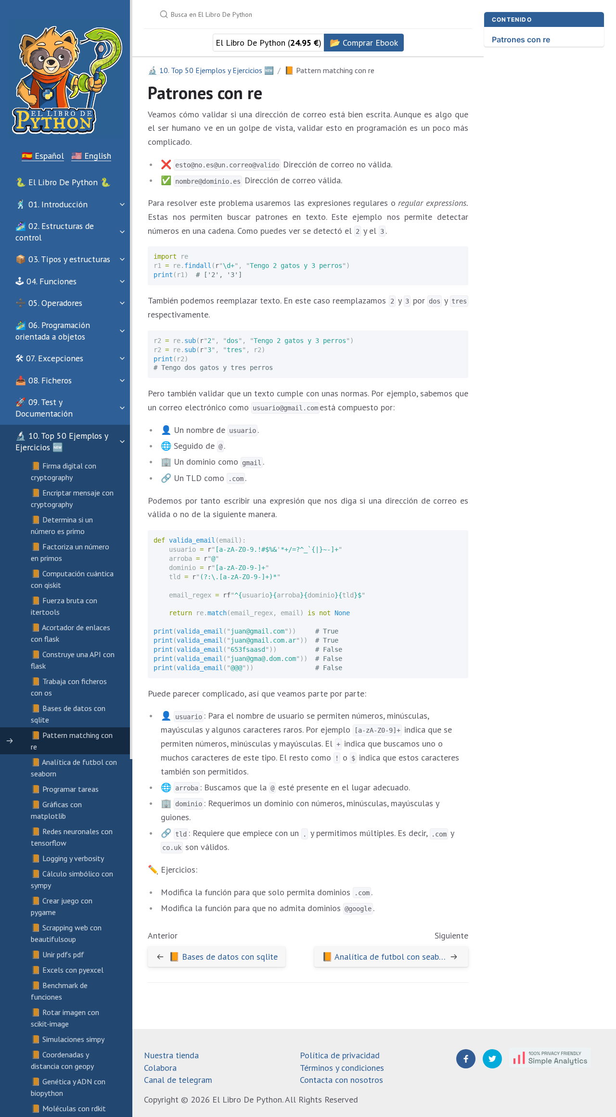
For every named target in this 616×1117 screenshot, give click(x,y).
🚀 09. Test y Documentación (44, 407)
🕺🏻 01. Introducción (51, 204)
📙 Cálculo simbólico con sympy (72, 879)
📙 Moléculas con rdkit (68, 1108)
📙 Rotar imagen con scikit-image (65, 1017)
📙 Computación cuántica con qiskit (72, 579)
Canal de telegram (178, 1079)
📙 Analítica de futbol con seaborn (74, 767)
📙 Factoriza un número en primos (70, 552)
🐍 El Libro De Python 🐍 (63, 182)
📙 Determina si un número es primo (62, 525)
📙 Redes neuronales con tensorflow (72, 837)
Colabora (160, 1067)
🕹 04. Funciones (46, 281)
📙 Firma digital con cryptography (63, 471)
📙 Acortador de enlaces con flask (70, 633)
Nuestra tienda (171, 1055)
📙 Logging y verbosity (67, 858)
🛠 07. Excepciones (49, 358)
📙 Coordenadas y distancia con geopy (62, 1060)
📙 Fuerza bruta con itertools (64, 606)
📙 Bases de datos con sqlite (68, 713)
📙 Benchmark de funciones (59, 991)
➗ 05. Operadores (48, 302)
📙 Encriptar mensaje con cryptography (72, 498)
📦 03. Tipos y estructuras (62, 259)
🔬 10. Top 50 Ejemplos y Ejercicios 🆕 (61, 441)
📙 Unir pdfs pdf (57, 954)
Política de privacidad (340, 1055)
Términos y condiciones (342, 1067)
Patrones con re (521, 39)
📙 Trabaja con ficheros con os (69, 687)
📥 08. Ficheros (43, 380)
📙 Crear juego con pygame (61, 906)
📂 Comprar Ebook (364, 42)
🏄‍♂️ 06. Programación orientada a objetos (52, 330)
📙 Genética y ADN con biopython (68, 1087)
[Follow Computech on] (465, 1058)
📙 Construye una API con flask (73, 660)
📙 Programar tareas (65, 789)
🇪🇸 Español (43, 155)
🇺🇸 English (91, 155)
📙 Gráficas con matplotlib (56, 810)
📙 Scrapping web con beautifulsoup (66, 933)
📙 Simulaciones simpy (67, 1039)
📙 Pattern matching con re (72, 740)
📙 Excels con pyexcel (67, 970)
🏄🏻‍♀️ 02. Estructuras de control (54, 231)
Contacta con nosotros (341, 1079)
